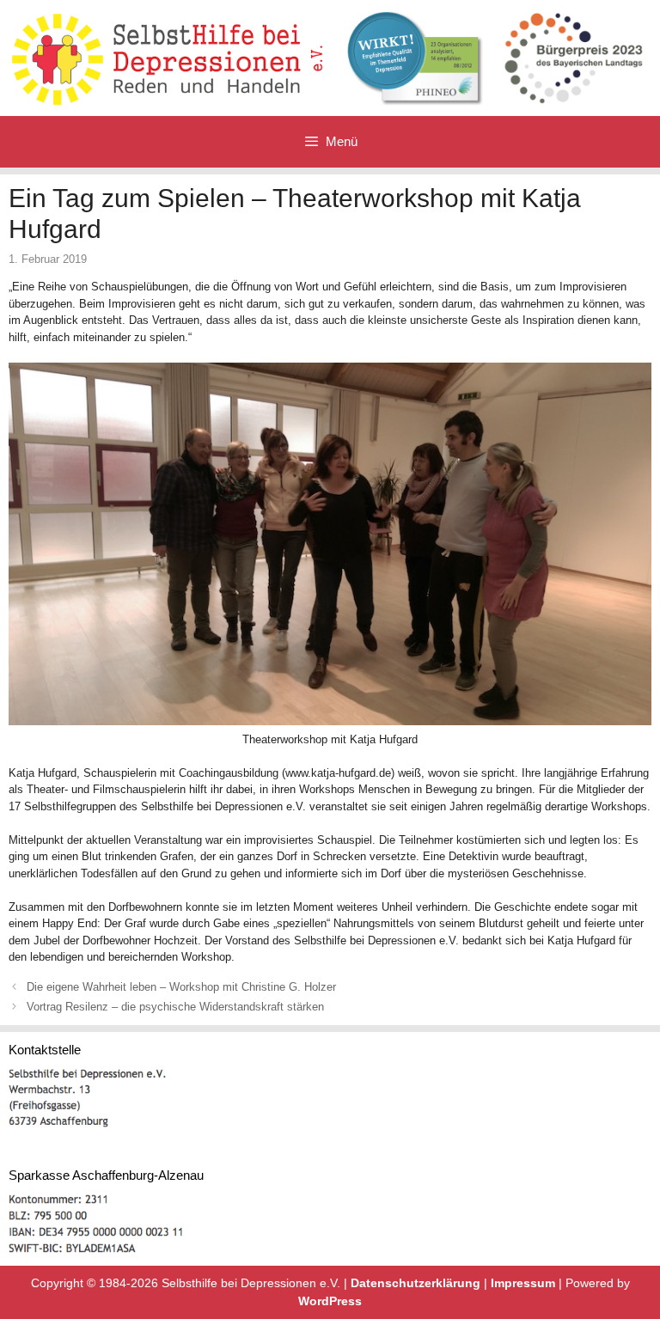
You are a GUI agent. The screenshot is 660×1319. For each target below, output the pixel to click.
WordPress (330, 1301)
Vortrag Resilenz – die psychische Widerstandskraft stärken (175, 1006)
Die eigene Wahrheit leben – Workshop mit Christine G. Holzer (181, 986)
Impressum (523, 1283)
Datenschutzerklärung (415, 1283)
